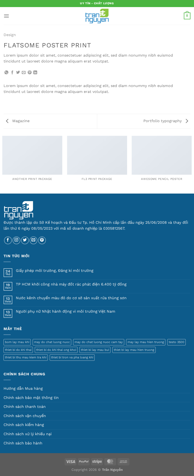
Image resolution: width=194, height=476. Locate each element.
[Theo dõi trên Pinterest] (42, 240)
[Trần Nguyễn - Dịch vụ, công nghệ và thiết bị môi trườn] (97, 16)
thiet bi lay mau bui (95, 350)
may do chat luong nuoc (52, 342)
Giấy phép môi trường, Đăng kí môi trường (54, 270)
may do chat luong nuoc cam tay (99, 342)
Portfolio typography (163, 121)
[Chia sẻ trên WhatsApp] (6, 72)
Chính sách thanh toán (25, 406)
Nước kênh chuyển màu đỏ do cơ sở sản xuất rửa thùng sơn (71, 298)
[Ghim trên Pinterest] (29, 72)
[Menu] (6, 16)
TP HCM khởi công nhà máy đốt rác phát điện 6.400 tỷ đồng (71, 284)
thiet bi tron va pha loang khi (72, 357)
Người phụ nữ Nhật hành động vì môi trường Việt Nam (65, 311)
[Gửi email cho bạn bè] (24, 72)
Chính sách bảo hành (23, 443)
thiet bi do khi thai (18, 350)
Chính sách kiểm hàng (24, 424)
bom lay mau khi (17, 342)
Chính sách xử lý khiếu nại (28, 434)
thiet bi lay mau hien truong (134, 350)
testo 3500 (176, 342)
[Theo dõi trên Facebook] (8, 240)
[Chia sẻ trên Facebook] (12, 72)
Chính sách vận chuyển (25, 416)
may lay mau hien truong (146, 342)
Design (10, 35)
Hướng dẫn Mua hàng (23, 388)
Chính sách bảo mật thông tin (31, 397)
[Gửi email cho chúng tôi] (33, 240)
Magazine (20, 121)
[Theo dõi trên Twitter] (25, 240)
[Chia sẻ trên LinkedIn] (35, 72)
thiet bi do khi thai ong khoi (56, 350)
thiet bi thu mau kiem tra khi (25, 357)
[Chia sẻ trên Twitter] (18, 72)
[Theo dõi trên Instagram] (16, 240)
